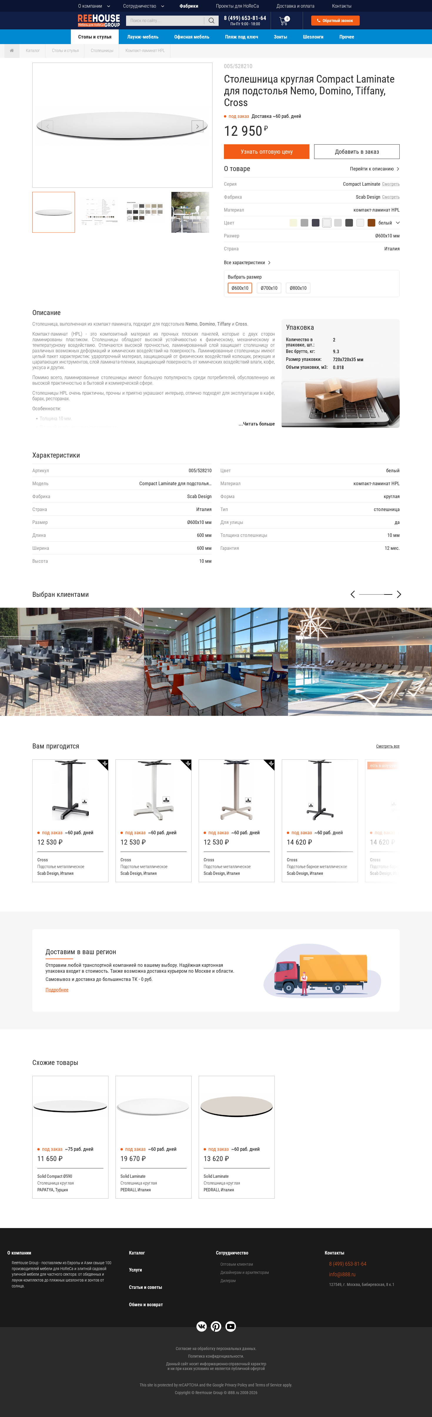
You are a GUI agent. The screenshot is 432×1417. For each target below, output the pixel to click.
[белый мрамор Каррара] (360, 222)
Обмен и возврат (146, 1304)
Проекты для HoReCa (237, 6)
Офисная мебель (191, 37)
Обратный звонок (337, 20)
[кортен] (371, 222)
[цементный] (349, 222)
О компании (90, 6)
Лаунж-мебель (142, 37)
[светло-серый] (338, 222)
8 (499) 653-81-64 (245, 20)
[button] (197, 126)
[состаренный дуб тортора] (293, 222)
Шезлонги (313, 37)
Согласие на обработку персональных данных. (216, 1348)
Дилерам (228, 1280)
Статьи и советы (145, 1287)
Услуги (135, 1270)
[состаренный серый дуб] (304, 222)
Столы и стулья (94, 37)
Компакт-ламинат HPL (145, 50)
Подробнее (57, 990)
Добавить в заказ (357, 151)
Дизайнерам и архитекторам (244, 1272)
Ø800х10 (298, 288)
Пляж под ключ (241, 37)
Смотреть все (388, 746)
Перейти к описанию (372, 169)
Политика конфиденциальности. (216, 1356)
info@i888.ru (342, 1274)
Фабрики (189, 6)
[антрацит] (315, 222)
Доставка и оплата (295, 6)
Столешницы (102, 50)
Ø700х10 (269, 288)
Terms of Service (268, 1385)
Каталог (33, 50)
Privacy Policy (236, 1385)
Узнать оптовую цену (267, 151)
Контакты (341, 6)
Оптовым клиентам (236, 1264)
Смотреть (391, 184)
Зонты (280, 37)
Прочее (346, 37)
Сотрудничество (139, 6)
